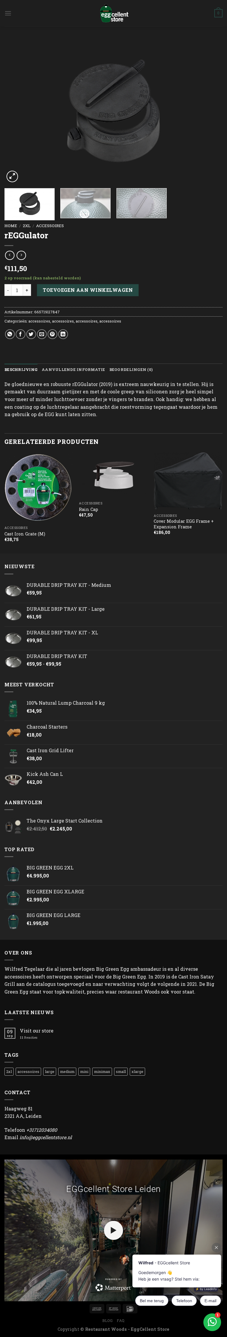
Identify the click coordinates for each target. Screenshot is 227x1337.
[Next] (210, 111)
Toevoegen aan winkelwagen (88, 290)
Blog (107, 1320)
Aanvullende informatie (73, 369)
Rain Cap (88, 509)
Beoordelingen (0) (131, 369)
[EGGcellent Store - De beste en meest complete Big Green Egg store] (113, 13)
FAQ (121, 1320)
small (121, 1071)
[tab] (21, 369)
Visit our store (36, 1030)
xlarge (137, 1071)
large (49, 1071)
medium (67, 1071)
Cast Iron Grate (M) (24, 534)
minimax (102, 1071)
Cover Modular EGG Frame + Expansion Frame (184, 524)
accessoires (50, 225)
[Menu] (8, 13)
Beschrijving (21, 369)
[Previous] (16, 111)
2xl (26, 225)
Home (10, 225)
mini (84, 1071)
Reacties (28, 1037)
